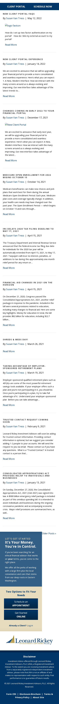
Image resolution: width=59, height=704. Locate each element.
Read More (11, 44)
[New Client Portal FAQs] (12, 25)
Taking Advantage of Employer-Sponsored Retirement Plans (24, 367)
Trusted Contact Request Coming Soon (25, 420)
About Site (38, 697)
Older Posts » (49, 533)
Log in (21, 625)
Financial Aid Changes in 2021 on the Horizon (27, 283)
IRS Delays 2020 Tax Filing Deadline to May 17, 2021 (28, 230)
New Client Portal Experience (23, 59)
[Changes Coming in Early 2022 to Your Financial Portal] (15, 124)
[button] (46, 16)
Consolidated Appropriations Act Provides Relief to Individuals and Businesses (26, 475)
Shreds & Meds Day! (15, 339)
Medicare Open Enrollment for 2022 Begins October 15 (27, 176)
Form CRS (11, 694)
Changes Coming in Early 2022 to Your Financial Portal (28, 112)
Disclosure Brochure (30, 694)
